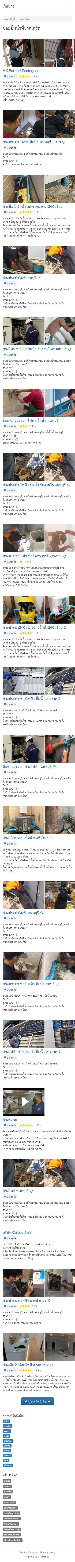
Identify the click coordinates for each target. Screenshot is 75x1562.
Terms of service (29, 1552)
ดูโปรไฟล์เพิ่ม (37, 1401)
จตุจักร (6, 1421)
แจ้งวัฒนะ (8, 1465)
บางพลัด (7, 1445)
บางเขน (7, 1450)
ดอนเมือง (7, 1426)
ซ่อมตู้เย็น (7, 1491)
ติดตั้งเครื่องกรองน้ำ (11, 1518)
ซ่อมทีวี (6, 1497)
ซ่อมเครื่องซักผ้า (10, 1507)
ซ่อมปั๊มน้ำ (10, 19)
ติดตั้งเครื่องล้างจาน (11, 1534)
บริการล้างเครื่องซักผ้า (12, 1540)
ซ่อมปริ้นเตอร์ (9, 1502)
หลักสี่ (6, 1460)
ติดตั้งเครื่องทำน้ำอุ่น (12, 1529)
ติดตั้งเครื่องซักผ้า (10, 1523)
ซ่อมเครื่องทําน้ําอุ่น (11, 1513)
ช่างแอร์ (7, 1480)
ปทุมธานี (7, 1455)
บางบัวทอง (8, 1440)
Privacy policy (47, 1552)
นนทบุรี (7, 1431)
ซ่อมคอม (7, 1486)
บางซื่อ (6, 1436)
